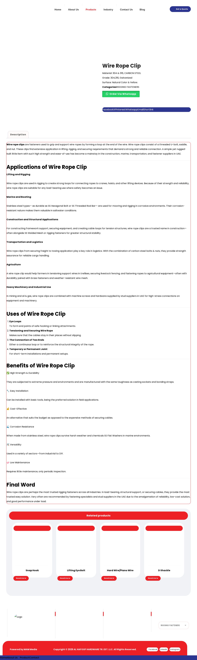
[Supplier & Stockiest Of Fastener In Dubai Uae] (16, 9)
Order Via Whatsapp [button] (122, 94)
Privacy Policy (118, 633)
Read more (21, 578)
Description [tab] (18, 134)
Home (66, 623)
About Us (68, 628)
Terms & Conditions (122, 628)
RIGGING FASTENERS (127, 87)
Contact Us (69, 633)
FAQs (114, 623)
